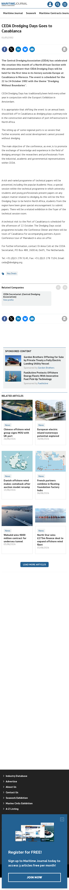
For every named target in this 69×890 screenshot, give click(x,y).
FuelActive (43, 383)
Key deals (12, 273)
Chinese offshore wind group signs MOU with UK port (17, 433)
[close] (67, 42)
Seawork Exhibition (17, 797)
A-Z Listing (12, 808)
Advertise (11, 781)
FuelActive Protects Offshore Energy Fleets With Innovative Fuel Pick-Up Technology (41, 376)
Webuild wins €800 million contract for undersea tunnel (15, 538)
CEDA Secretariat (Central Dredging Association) (21, 295)
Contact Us (12, 792)
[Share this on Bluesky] (25, 49)
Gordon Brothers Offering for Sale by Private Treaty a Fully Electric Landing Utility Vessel (44, 360)
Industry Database (16, 775)
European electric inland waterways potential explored (48, 433)
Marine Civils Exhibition (19, 803)
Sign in (26, 42)
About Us (11, 786)
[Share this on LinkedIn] (18, 49)
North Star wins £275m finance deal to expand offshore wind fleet (50, 539)
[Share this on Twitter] (11, 49)
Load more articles (34, 564)
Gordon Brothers (46, 367)
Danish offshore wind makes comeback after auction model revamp (17, 484)
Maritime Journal (13, 13)
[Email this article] (32, 49)
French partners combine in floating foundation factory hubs (48, 485)
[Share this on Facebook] (4, 49)
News (7, 425)
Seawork (31, 13)
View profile (8, 300)
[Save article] (64, 49)
